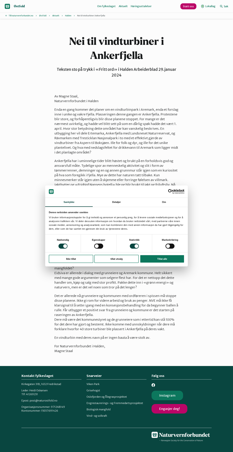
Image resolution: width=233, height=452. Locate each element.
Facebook (153, 385)
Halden (68, 15)
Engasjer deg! (169, 409)
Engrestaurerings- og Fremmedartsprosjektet (115, 403)
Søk (225, 6)
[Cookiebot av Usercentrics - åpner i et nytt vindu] (170, 191)
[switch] (98, 246)
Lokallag (210, 6)
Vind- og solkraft (97, 415)
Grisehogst (93, 390)
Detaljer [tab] (116, 202)
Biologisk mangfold (98, 409)
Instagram (167, 395)
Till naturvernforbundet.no (21, 15)
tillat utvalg (116, 259)
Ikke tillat (71, 259)
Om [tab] (164, 202)
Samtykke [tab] (69, 202)
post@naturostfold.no (43, 400)
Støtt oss (188, 6)
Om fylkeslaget (106, 6)
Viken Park (93, 384)
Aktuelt (123, 6)
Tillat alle (162, 259)
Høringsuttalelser (141, 6)
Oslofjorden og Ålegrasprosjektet (107, 396)
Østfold (19, 6)
